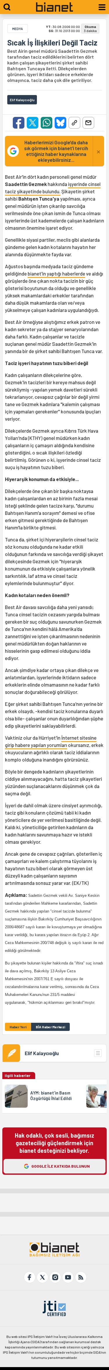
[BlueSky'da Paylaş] (60, 123)
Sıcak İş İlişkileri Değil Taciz (52, 42)
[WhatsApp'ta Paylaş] (46, 123)
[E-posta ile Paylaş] (88, 123)
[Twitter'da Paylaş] (32, 123)
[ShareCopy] (74, 123)
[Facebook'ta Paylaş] (18, 123)
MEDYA (17, 29)
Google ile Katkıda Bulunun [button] (60, 1166)
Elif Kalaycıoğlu (42, 1053)
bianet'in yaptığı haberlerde (56, 273)
